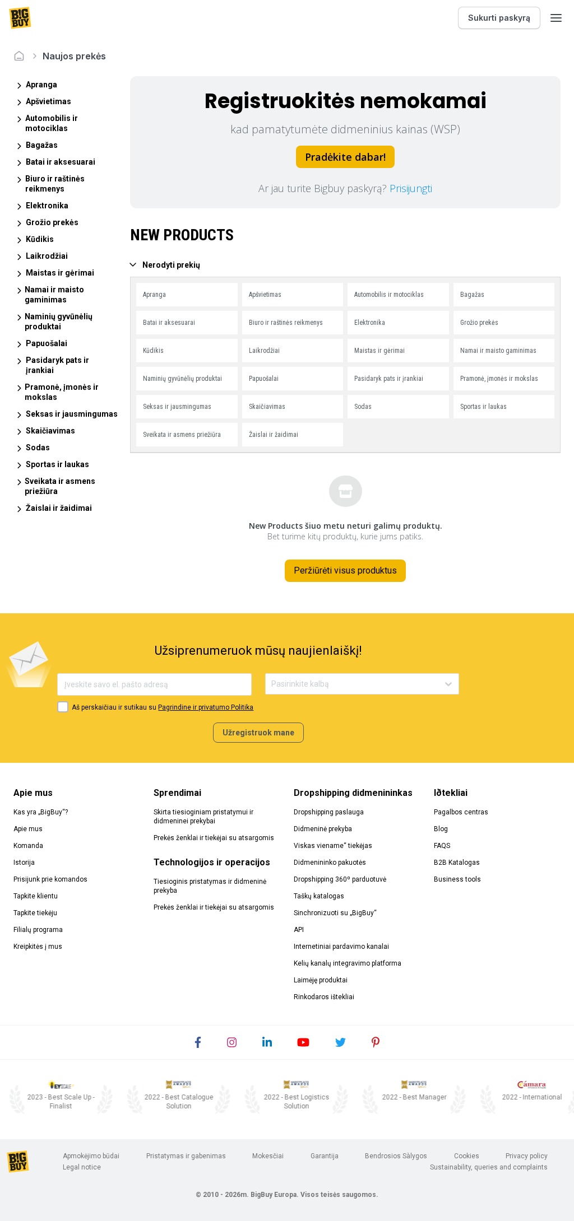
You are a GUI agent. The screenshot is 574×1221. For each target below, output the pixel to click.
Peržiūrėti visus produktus (345, 570)
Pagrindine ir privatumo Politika (205, 707)
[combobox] (272, 684)
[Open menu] (556, 18)
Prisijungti (411, 188)
